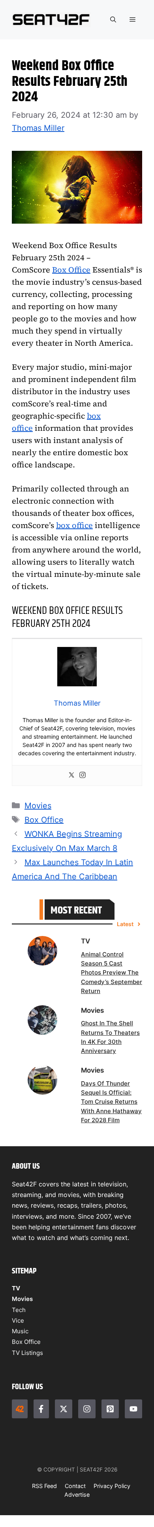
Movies (37, 805)
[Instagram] (82, 775)
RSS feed (44, 1486)
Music (20, 1331)
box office (74, 525)
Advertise (77, 1494)
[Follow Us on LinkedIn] (110, 1408)
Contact (75, 1486)
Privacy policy (112, 1486)
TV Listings (27, 1353)
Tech (19, 1310)
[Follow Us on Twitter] (63, 1408)
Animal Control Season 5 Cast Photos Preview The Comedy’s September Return (111, 973)
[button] (113, 20)
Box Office (71, 269)
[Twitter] (71, 775)
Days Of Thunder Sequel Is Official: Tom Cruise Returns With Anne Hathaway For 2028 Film (111, 1102)
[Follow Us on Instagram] (87, 1408)
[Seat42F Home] (20, 1408)
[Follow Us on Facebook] (41, 1408)
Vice (18, 1320)
